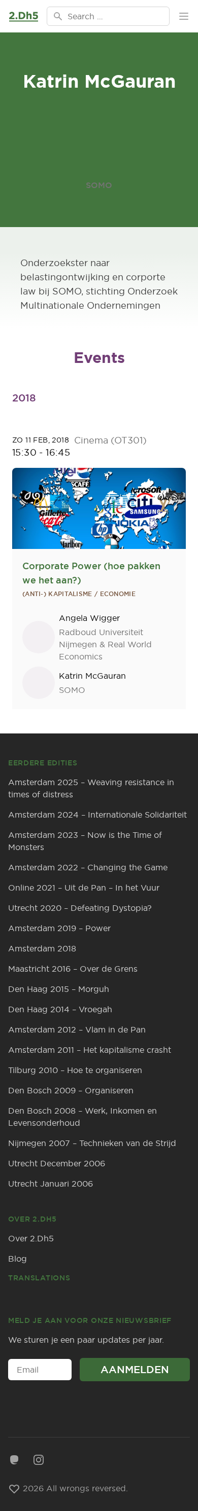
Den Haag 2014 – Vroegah (60, 1009)
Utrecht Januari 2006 (50, 1183)
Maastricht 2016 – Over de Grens (73, 969)
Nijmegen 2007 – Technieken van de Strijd (92, 1143)
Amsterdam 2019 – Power (59, 928)
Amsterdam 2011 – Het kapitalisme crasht (89, 1050)
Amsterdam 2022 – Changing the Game (88, 867)
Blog (17, 1259)
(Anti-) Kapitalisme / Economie (79, 594)
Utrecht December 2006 (56, 1163)
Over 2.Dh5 (31, 1238)
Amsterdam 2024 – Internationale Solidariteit (97, 814)
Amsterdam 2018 (42, 948)
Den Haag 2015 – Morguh (58, 989)
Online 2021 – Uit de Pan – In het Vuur (83, 887)
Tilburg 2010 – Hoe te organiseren (75, 1070)
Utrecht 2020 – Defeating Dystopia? (80, 908)
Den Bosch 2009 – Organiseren (71, 1090)
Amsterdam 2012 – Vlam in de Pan (77, 1029)
